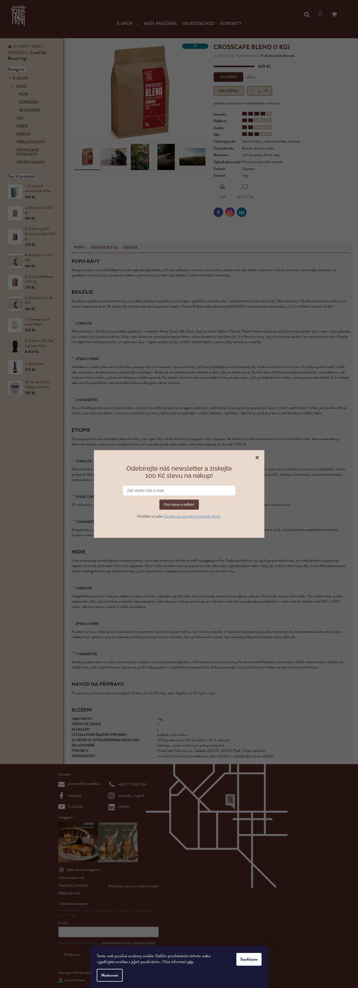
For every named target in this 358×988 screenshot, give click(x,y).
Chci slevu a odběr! (179, 504)
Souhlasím (249, 959)
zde (190, 962)
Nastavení (109, 975)
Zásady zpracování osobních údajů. (192, 516)
